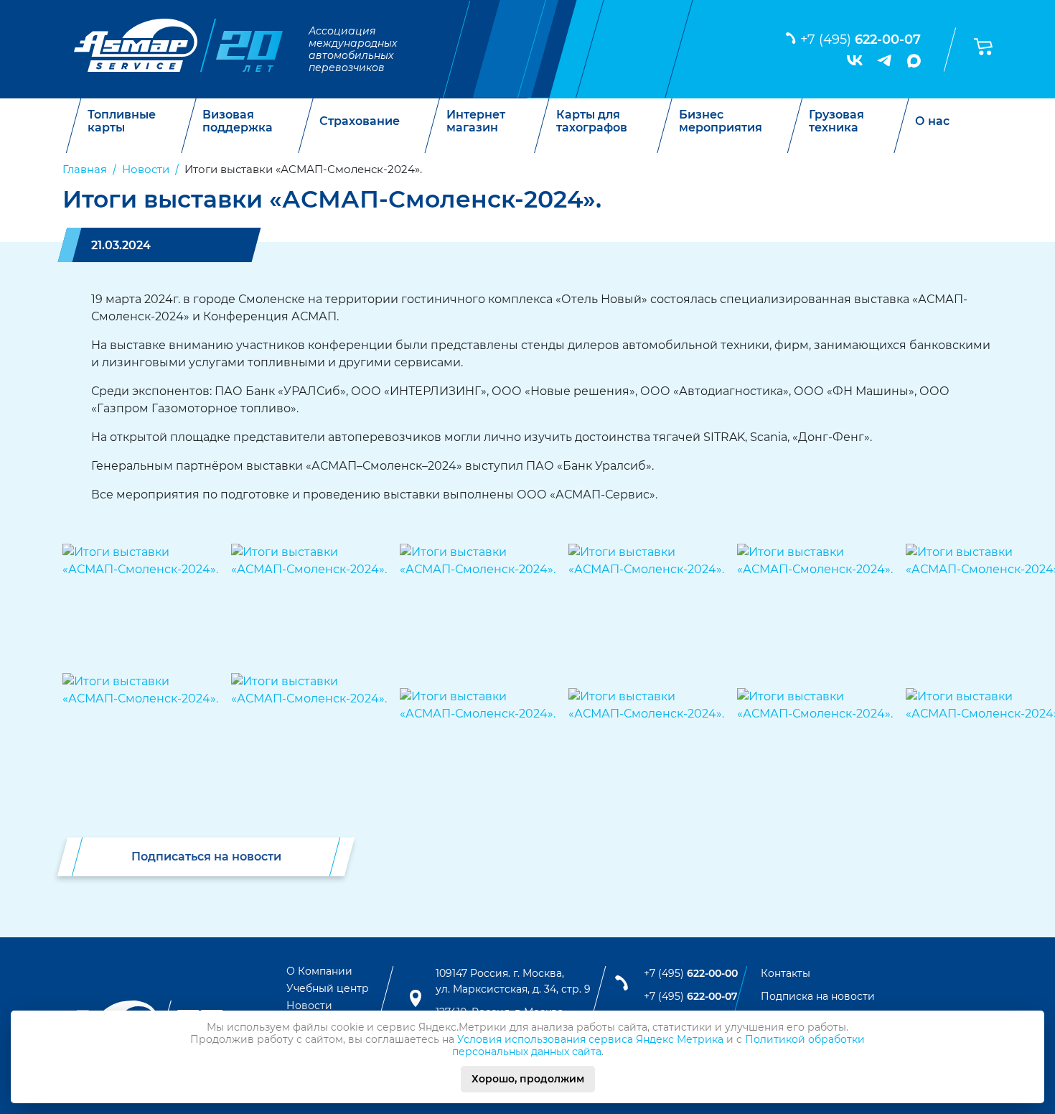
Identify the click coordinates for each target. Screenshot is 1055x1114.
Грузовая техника (836, 121)
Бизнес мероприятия (720, 121)
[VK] (855, 60)
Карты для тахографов (591, 121)
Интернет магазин (475, 121)
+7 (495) (860, 39)
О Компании (319, 971)
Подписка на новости (818, 996)
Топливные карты (122, 121)
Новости (309, 1005)
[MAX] (914, 61)
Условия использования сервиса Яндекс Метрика (590, 1039)
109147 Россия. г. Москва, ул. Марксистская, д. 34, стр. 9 (513, 981)
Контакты (785, 973)
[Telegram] (885, 60)
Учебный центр (327, 988)
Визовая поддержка (237, 121)
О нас (932, 121)
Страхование (359, 121)
